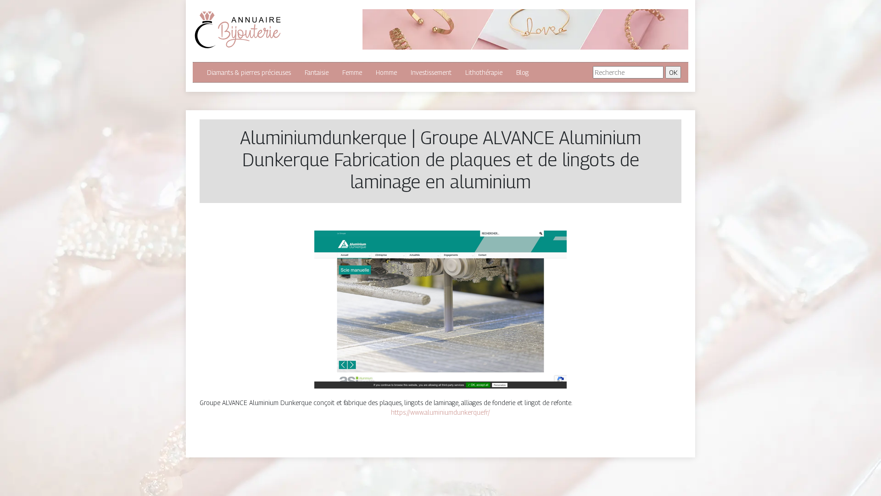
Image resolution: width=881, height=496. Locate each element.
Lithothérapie (483, 72)
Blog (522, 72)
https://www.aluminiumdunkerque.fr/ (440, 412)
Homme (386, 72)
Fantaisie (317, 72)
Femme (352, 72)
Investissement (431, 72)
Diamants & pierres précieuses (249, 72)
